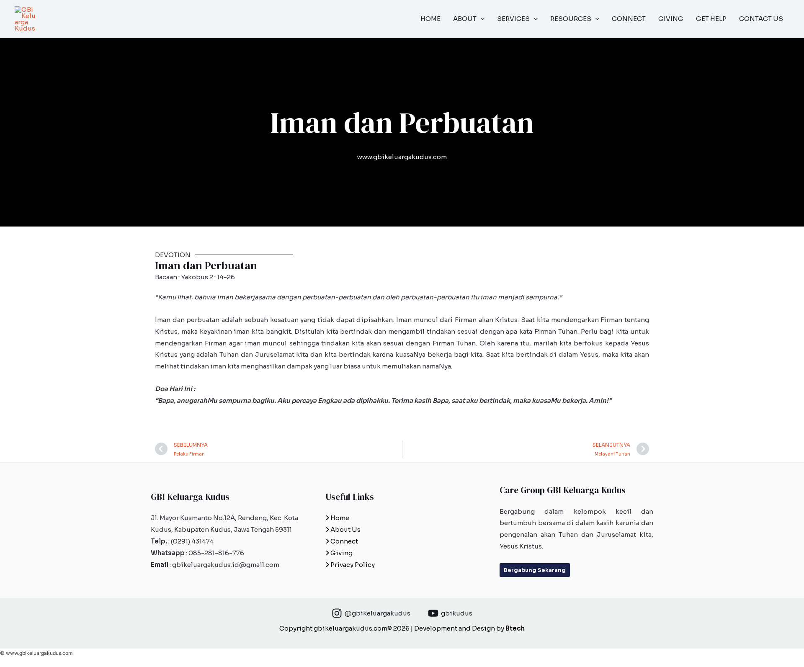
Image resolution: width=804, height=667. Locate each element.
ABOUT (465, 19)
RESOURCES (570, 19)
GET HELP (711, 19)
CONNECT (629, 19)
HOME (430, 19)
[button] (480, 18)
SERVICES (513, 19)
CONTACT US (761, 19)
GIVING (670, 19)
